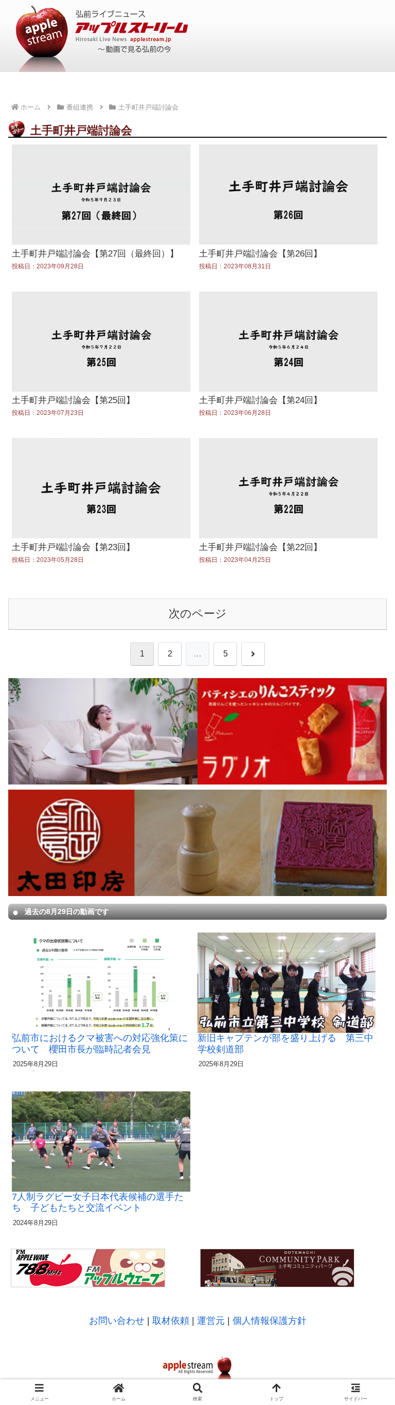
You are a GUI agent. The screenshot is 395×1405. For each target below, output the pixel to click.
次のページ (198, 613)
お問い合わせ (117, 1321)
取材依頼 (170, 1321)
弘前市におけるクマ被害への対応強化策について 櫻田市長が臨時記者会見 (100, 1043)
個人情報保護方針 (269, 1321)
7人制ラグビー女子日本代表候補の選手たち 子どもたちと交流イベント (98, 1202)
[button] (364, 1226)
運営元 (211, 1321)
